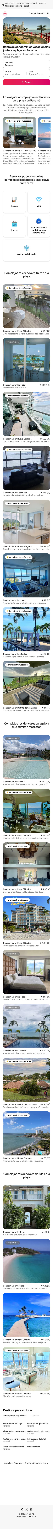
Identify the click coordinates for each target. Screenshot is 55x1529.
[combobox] (26, 65)
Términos (32, 1516)
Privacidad (21, 1516)
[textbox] (14, 74)
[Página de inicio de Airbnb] (5, 13)
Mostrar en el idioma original (17, 6)
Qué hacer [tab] (35, 1415)
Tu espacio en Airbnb (38, 13)
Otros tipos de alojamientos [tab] (14, 1415)
